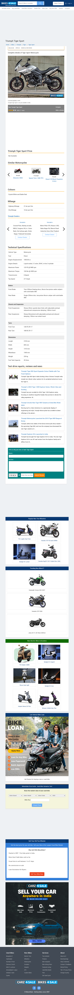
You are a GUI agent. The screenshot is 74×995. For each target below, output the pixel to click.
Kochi (13, 964)
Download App (64, 959)
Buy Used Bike (16, 8)
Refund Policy (64, 967)
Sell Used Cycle (46, 975)
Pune (13, 962)
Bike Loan (45, 8)
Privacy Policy (67, 970)
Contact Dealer (22, 237)
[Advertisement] (37, 24)
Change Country (64, 973)
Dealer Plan (37, 8)
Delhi (7, 967)
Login (69, 3)
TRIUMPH (22, 222)
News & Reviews (26, 48)
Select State (58, 3)
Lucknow (12, 967)
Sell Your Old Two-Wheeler (37, 841)
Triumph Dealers (13, 216)
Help (61, 962)
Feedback (68, 964)
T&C (61, 970)
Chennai (8, 964)
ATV (25, 970)
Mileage (11, 48)
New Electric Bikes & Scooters (37, 641)
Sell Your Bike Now (37, 874)
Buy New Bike (53, 8)
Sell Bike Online (6, 8)
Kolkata (8, 973)
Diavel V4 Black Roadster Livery (54, 180)
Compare (67, 8)
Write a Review (60, 110)
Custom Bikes (28, 973)
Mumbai (8, 962)
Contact (62, 964)
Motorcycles (27, 962)
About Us (62, 956)
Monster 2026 (18, 178)
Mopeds (26, 967)
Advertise (66, 962)
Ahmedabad (9, 970)
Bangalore (9, 956)
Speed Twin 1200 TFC (36, 178)
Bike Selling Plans (47, 964)
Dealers (61, 8)
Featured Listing (46, 967)
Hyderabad (9, 959)
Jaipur (15, 970)
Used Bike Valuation (27, 8)
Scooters (26, 964)
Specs (18, 48)
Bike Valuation (46, 962)
